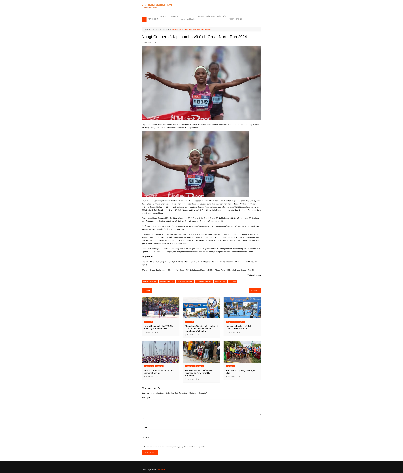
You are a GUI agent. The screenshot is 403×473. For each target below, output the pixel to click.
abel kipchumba (150, 281)
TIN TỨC (163, 16)
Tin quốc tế (148, 322)
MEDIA (231, 19)
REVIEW (201, 16)
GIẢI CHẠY (210, 16)
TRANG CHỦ (153, 19)
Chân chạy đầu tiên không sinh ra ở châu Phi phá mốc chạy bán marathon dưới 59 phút (201, 328)
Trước (148, 290)
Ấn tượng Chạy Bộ (188, 19)
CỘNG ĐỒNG (174, 16)
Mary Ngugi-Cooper (186, 281)
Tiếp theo (254, 290)
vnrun (234, 281)
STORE (239, 19)
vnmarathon (221, 281)
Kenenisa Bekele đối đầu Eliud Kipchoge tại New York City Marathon (199, 373)
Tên (143, 418)
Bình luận (146, 398)
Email (144, 428)
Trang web (145, 437)
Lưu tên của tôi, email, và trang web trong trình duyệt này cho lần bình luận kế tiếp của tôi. (174, 447)
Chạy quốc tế (231, 322)
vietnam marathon (205, 281)
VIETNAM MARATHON (157, 5)
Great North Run (167, 281)
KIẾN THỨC (221, 16)
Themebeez (161, 469)
